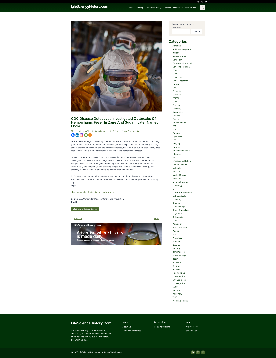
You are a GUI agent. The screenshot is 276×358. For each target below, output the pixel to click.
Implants (176, 147)
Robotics (176, 259)
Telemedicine (178, 273)
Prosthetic (177, 241)
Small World (178, 8)
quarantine (82, 192)
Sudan (91, 192)
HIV (174, 140)
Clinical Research (180, 81)
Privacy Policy (191, 327)
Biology (175, 53)
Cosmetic (176, 91)
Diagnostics (177, 112)
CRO (174, 102)
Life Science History (118, 131)
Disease (176, 116)
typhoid (98, 192)
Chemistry (177, 77)
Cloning (176, 84)
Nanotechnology (180, 182)
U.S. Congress (179, 280)
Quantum (176, 245)
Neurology (177, 185)
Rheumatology (179, 255)
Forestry (176, 133)
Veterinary (177, 294)
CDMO (175, 74)
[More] (90, 135)
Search (196, 31)
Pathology (177, 224)
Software (176, 262)
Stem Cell (176, 266)
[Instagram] (202, 1)
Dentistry (176, 109)
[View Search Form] (202, 7)
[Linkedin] (206, 1)
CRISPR (176, 98)
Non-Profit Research (182, 192)
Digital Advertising (162, 327)
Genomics (177, 137)
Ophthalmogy (178, 206)
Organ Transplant (180, 210)
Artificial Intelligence (181, 49)
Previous (78, 218)
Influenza (176, 154)
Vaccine (176, 290)
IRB (174, 157)
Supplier (176, 269)
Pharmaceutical (179, 227)
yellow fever (108, 192)
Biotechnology (77, 131)
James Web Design (113, 352)
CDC (87, 131)
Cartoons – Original (181, 67)
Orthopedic (177, 217)
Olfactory (176, 199)
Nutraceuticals (179, 196)
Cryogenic (177, 105)
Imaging (176, 143)
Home (131, 8)
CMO (174, 88)
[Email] (86, 135)
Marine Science (179, 164)
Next (156, 218)
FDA (174, 130)
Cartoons (167, 8)
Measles (176, 171)
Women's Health (180, 301)
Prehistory (177, 238)
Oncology (176, 203)
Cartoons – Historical (182, 63)
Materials (176, 168)
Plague (175, 231)
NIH (174, 189)
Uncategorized (179, 283)
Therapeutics (134, 131)
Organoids (177, 213)
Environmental (179, 123)
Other (175, 220)
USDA (175, 287)
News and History (154, 8)
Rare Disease (178, 252)
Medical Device (179, 175)
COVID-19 (176, 95)
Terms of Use (191, 331)
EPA (174, 126)
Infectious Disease (99, 131)
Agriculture (177, 46)
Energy (175, 119)
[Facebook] (198, 1)
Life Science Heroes (131, 331)
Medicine (176, 178)
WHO (174, 297)
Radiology (177, 248)
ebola (73, 192)
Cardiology (177, 60)
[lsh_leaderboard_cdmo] (116, 234)
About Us (126, 327)
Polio (174, 234)
